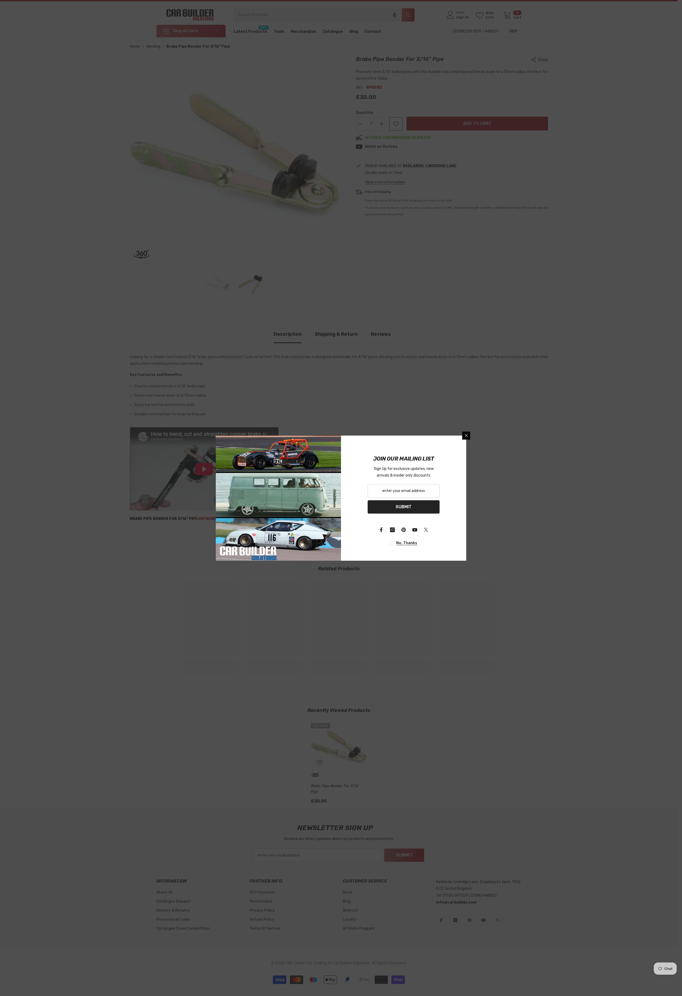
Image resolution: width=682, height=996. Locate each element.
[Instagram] (392, 529)
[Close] (466, 436)
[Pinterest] (403, 529)
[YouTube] (414, 529)
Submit (404, 506)
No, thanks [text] (406, 543)
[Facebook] (381, 529)
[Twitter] (426, 529)
